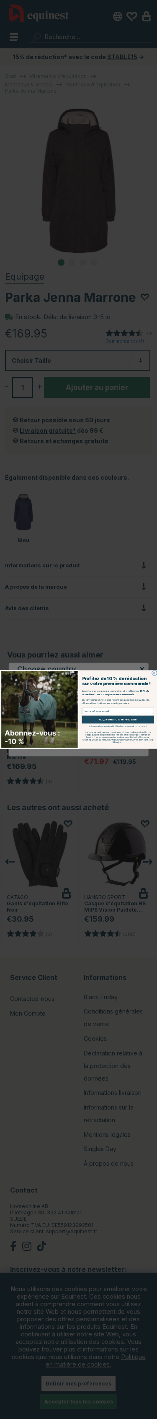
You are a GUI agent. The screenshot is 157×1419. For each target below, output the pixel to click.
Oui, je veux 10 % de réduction (117, 719)
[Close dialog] (154, 673)
